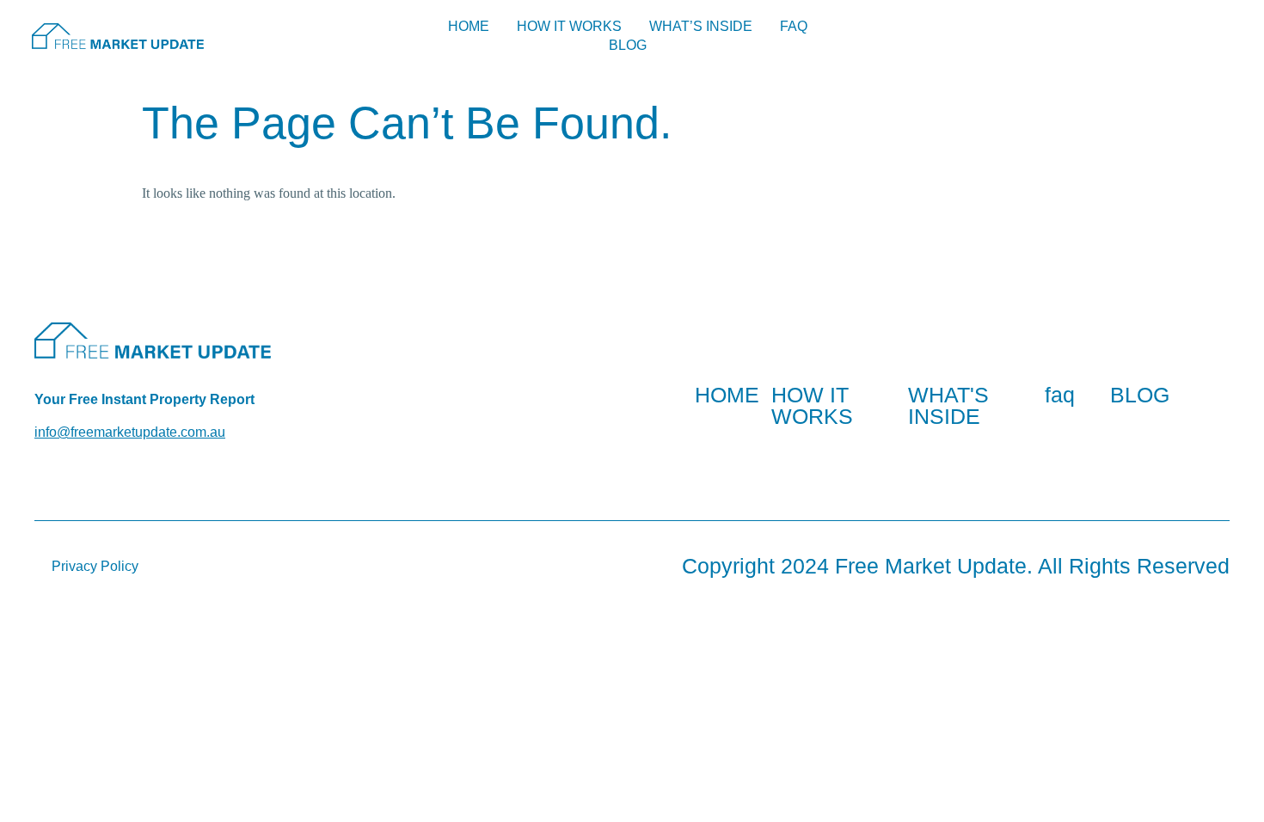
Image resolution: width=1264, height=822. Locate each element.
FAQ (793, 26)
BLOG (628, 45)
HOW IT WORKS (569, 26)
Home (468, 26)
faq (1060, 395)
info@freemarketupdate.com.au (129, 432)
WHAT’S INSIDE (700, 26)
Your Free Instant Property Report (144, 399)
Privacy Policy (95, 566)
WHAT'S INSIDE (948, 405)
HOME (727, 395)
